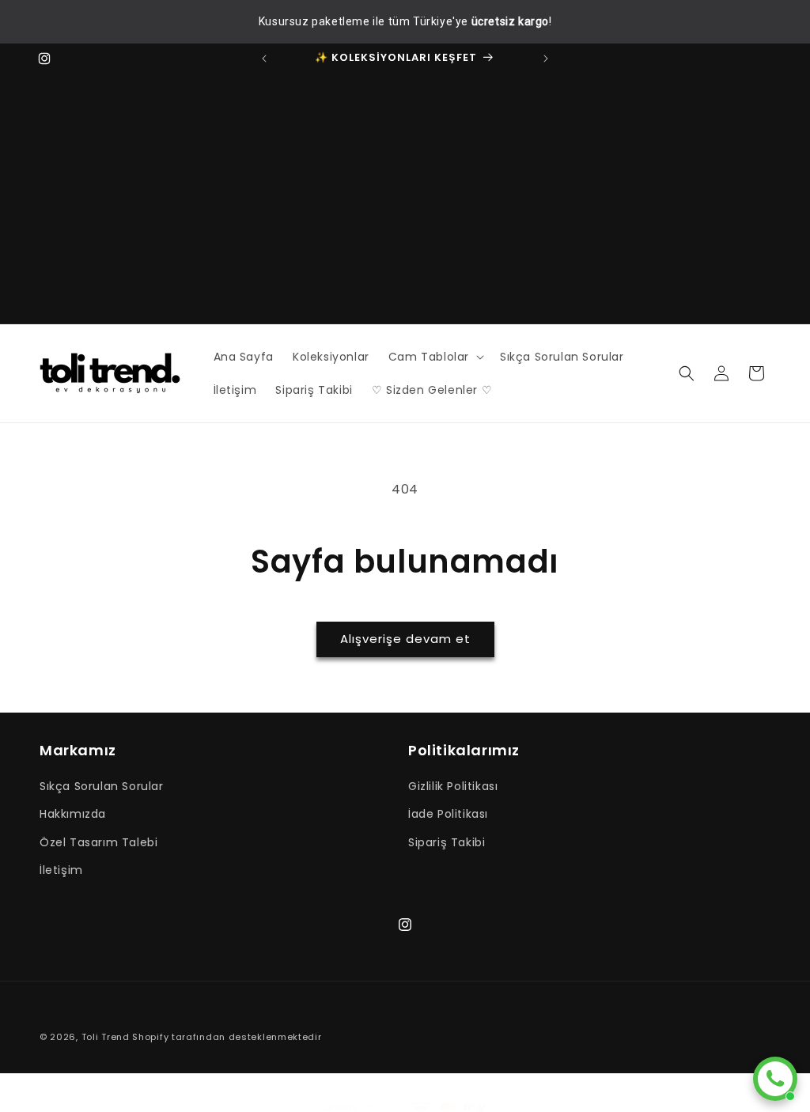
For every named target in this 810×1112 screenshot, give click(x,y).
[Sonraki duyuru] (545, 58)
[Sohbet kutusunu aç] (775, 1079)
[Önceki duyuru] (264, 58)
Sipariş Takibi (446, 842)
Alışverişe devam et (405, 638)
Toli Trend (105, 1037)
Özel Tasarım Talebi (98, 842)
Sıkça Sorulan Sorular (102, 786)
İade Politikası (448, 814)
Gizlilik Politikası (453, 786)
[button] (434, 356)
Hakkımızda (73, 814)
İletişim (61, 870)
